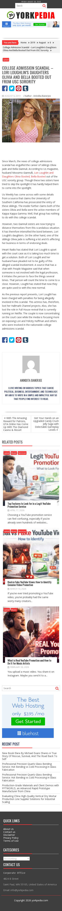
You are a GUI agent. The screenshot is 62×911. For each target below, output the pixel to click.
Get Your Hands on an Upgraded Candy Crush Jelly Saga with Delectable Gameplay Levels (46, 423)
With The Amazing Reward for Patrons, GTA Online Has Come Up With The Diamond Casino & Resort (15, 424)
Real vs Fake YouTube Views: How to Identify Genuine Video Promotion (29, 583)
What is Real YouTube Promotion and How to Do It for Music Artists (29, 661)
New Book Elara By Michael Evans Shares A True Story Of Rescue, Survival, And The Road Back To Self (29, 756)
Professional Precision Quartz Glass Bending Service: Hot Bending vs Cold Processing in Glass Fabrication (29, 766)
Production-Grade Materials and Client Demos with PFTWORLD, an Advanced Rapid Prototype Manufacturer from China (30, 788)
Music (14, 453)
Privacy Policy (10, 837)
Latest (6, 59)
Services (22, 453)
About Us (8, 829)
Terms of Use (11, 840)
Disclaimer (9, 834)
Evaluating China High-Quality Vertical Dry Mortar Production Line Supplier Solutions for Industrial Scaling (29, 799)
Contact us (9, 832)
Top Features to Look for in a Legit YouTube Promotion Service (29, 505)
